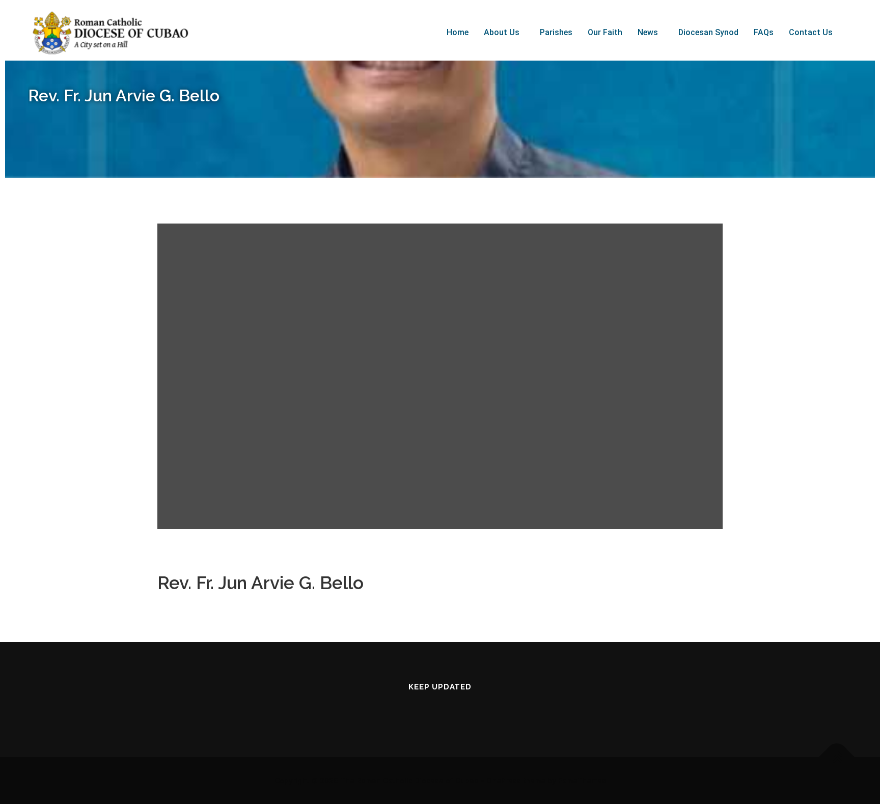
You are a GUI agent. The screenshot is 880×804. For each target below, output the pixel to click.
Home (458, 32)
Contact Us (811, 32)
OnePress (503, 780)
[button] (504, 32)
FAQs (764, 32)
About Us (501, 32)
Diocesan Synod (708, 32)
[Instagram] (468, 708)
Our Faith (605, 32)
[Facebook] (411, 708)
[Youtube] (440, 708)
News (648, 32)
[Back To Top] (837, 757)
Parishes (556, 32)
